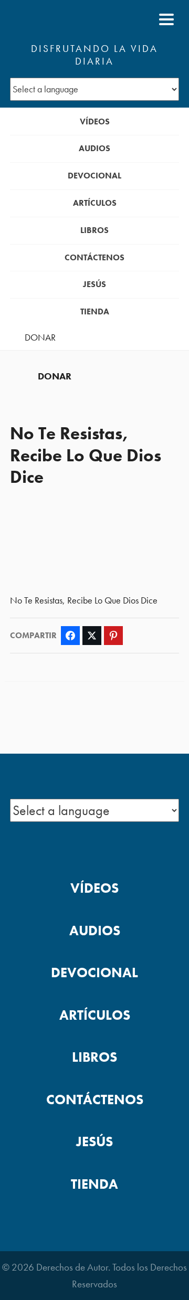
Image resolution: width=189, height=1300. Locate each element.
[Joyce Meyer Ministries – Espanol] (61, 19)
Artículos (95, 202)
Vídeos (95, 121)
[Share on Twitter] (91, 635)
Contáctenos (94, 257)
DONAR (40, 337)
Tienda (94, 311)
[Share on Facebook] (70, 635)
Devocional (94, 175)
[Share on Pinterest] (113, 635)
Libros (94, 230)
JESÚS (94, 284)
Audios (94, 148)
